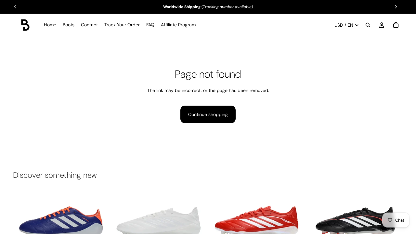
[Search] (368, 25)
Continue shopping (208, 114)
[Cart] (396, 25)
